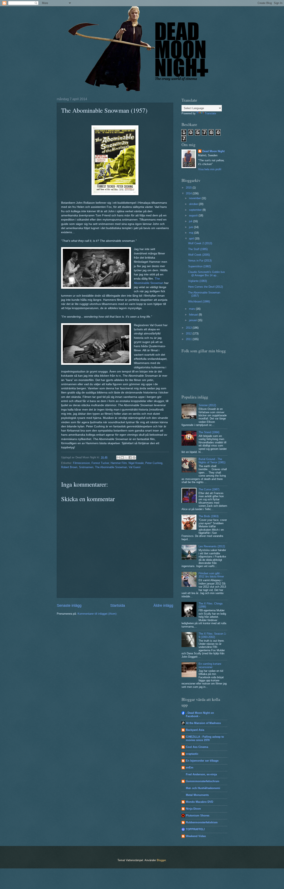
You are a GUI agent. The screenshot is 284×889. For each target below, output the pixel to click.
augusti (194, 215)
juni (191, 227)
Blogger (161, 860)
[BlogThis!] (122, 457)
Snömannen (86, 467)
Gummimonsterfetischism (202, 781)
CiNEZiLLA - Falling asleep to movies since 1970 (205, 738)
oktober (194, 204)
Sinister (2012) (207, 405)
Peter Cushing (153, 463)
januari (193, 320)
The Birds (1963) (209, 516)
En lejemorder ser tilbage (202, 760)
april (192, 238)
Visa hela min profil (209, 169)
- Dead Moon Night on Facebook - (200, 714)
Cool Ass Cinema (197, 746)
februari (194, 314)
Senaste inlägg (69, 605)
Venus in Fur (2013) (200, 260)
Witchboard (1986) (199, 301)
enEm (189, 767)
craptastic (192, 753)
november (195, 198)
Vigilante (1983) (197, 280)
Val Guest (135, 467)
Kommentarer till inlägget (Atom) (97, 613)
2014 (189, 193)
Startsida (117, 605)
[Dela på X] (126, 457)
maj (191, 232)
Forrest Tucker (100, 463)
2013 (189, 327)
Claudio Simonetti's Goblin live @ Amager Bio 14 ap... (206, 273)
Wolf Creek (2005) (199, 254)
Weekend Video (196, 836)
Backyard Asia (195, 729)
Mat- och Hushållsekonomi (203, 788)
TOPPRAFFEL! (195, 829)
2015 (189, 187)
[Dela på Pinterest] (134, 457)
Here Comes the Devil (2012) (205, 286)
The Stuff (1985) (198, 249)
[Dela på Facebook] (130, 457)
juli (191, 221)
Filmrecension (81, 463)
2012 (189, 333)
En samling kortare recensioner (210, 665)
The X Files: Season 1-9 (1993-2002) (212, 635)
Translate (210, 113)
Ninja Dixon (193, 808)
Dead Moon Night (213, 151)
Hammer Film (119, 463)
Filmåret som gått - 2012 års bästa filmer (211, 575)
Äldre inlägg (163, 605)
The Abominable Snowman (111, 467)
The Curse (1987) (209, 489)
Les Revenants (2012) (212, 546)
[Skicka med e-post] (118, 457)
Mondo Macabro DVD (199, 801)
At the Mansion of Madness (203, 723)
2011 (189, 339)
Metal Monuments (197, 795)
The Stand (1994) (209, 432)
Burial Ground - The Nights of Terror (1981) (212, 460)
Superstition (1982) (199, 266)
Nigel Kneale (136, 463)
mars (192, 308)
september (196, 209)
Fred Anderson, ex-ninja (201, 774)
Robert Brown (69, 467)
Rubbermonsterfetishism (202, 822)
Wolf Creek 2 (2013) (200, 243)
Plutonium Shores (197, 815)
